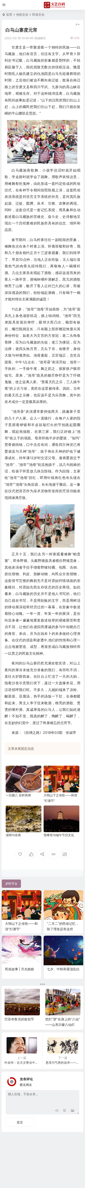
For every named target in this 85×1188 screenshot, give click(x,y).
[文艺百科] (54, 5)
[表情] (64, 1110)
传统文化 (22, 14)
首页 (9, 14)
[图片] (72, 1110)
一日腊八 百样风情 (18, 795)
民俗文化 (38, 14)
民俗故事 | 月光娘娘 (19, 969)
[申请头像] (75, 1080)
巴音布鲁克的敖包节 (19, 1019)
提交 (20, 1122)
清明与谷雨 (13, 835)
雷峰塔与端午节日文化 (59, 835)
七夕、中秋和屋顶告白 (63, 969)
